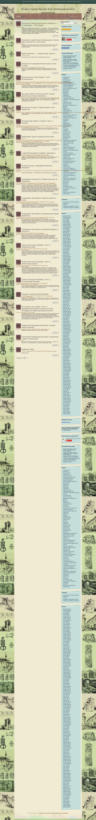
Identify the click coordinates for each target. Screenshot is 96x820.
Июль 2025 (65, 220)
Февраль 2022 (66, 239)
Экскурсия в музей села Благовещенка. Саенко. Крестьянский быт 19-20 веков (40, 41)
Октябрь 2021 (66, 245)
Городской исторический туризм (70, 99)
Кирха (64, 122)
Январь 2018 (66, 294)
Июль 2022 (65, 238)
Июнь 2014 (65, 345)
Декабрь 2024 (66, 224)
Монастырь (49, 125)
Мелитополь (66, 133)
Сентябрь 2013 (66, 354)
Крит (29, 125)
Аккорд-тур (65, 81)
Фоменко (65, 183)
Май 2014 (65, 346)
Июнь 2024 (65, 229)
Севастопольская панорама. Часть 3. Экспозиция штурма (36, 263)
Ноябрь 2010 (66, 399)
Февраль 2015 (66, 340)
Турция (65, 176)
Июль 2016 (65, 317)
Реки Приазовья (67, 162)
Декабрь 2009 (66, 412)
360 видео (28, 154)
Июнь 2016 (65, 318)
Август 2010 (65, 402)
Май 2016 (65, 319)
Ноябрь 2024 (66, 225)
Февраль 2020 (66, 266)
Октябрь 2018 (66, 283)
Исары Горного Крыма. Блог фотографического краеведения (48, 10)
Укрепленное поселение (68, 178)
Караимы (65, 120)
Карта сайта (28, 1)
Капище (65, 119)
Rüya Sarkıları (66, 79)
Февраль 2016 (66, 324)
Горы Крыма (66, 102)
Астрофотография (67, 85)
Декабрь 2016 (66, 311)
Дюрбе (64, 108)
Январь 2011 (66, 397)
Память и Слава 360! (68, 148)
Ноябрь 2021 (66, 244)
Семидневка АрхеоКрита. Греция (43, 1)
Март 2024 (65, 232)
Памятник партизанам (68, 147)
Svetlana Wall (66, 62)
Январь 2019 (66, 279)
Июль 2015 (65, 333)
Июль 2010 (65, 404)
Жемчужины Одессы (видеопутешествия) (38, 137)
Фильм (28, 84)
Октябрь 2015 (66, 329)
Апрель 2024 (66, 231)
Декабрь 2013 (66, 350)
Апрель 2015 (66, 338)
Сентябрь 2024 (66, 227)
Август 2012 (65, 371)
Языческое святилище (51, 351)
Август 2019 (65, 273)
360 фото (65, 78)
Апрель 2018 (66, 290)
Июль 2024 (65, 228)
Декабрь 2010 (66, 398)
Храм (36, 126)
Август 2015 (65, 332)
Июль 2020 (65, 263)
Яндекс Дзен (66, 193)
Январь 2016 (66, 325)
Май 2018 (65, 288)
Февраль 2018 (66, 293)
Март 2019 (65, 276)
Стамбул (65, 171)
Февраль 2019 (66, 277)
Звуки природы (66, 110)
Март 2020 (65, 265)
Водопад (65, 93)
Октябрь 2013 (66, 353)
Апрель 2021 (66, 253)
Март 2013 (65, 361)
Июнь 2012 (65, 374)
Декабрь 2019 (66, 267)
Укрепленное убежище (68, 179)
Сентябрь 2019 (66, 272)
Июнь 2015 (65, 335)
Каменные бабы (28, 349)
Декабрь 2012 (66, 366)
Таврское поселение (68, 173)
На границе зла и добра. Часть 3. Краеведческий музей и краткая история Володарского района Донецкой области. (37, 309)
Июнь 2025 (65, 221)
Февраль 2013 (66, 363)
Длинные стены (66, 103)
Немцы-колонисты (67, 143)
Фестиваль (65, 181)
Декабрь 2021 (66, 242)
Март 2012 (65, 378)
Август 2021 (65, 248)
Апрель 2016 (66, 321)
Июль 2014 (65, 343)
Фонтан (46, 184)
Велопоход (65, 89)
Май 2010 (65, 406)
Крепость (23, 201)
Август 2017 (65, 300)
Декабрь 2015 (66, 326)
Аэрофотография (67, 86)
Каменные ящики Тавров (69, 117)
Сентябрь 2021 (66, 246)
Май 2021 (65, 252)
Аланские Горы (66, 82)
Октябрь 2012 (66, 368)
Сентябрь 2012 (66, 370)
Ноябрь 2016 (66, 312)
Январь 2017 (66, 310)
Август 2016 (65, 315)
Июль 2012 (65, 373)
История (37, 112)
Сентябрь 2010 (66, 401)
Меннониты (66, 136)
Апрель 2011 (66, 392)
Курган (64, 129)
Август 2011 (65, 388)
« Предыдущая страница (73, 16)
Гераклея (27, 170)
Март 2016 (65, 322)
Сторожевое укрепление (68, 172)
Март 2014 (65, 347)
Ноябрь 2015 (66, 328)
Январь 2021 (66, 258)
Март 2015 (65, 339)
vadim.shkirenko (66, 430)
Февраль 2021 (66, 256)
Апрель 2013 (66, 360)
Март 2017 (65, 307)
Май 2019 (65, 274)
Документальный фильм (69, 105)
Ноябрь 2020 (66, 260)
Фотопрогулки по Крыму (68, 188)
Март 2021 (65, 255)
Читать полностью (55, 36)
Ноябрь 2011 (66, 384)
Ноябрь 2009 (66, 413)
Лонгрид (38, 125)
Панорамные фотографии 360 (70, 150)
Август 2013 (65, 356)
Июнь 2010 (65, 405)
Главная (24, 1)
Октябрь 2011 (66, 385)
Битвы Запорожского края (69, 88)
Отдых (26, 141)
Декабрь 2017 (66, 295)
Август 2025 (65, 218)
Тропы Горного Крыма (68, 175)
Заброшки (27, 112)
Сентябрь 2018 (66, 284)
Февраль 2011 (66, 395)
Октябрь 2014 (66, 342)
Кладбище (27, 82)
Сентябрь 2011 (66, 387)
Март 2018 (65, 291)
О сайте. (34, 1)
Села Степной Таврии (68, 168)
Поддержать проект (66, 29)
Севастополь (66, 166)
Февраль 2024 (66, 234)
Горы (64, 100)
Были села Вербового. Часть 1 (69, 68)
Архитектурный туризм (68, 84)
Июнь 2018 (65, 287)
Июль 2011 (65, 390)
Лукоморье (50, 82)
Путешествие (59, 83)
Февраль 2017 (66, 308)
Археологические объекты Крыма (58, 1)
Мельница (60, 112)
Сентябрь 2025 (66, 217)
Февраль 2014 (66, 349)
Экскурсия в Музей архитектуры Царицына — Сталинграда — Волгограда (39, 24)
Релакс (64, 164)
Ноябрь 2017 (66, 297)
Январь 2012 (66, 381)
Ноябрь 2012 (66, 367)
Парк (64, 151)
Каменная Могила (67, 116)
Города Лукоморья (67, 98)
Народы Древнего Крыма (69, 140)
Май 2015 (65, 336)
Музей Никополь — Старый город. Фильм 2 (38, 53)
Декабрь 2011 (66, 383)
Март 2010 (65, 409)
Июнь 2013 (65, 357)
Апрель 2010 (66, 408)
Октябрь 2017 (66, 298)
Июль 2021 (65, 249)
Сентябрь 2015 (66, 331)
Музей (18, 16)
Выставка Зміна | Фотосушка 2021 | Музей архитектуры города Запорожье (38, 95)
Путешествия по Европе (68, 161)
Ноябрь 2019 (66, 269)
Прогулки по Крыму (67, 158)
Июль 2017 (65, 301)
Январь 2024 (66, 235)
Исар (64, 112)
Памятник (27, 83)
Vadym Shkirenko (65, 47)
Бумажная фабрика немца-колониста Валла (69, 57)
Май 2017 (65, 304)
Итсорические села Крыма (69, 115)
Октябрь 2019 (66, 270)
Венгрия (65, 91)
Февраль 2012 (66, 380)
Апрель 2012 (66, 377)
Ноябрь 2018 (66, 281)
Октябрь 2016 (66, 314)
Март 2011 (65, 394)
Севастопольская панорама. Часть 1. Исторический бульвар (36, 280)
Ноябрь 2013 (66, 352)
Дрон (64, 106)
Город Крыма (23, 248)
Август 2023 (65, 237)
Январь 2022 (66, 241)
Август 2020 (65, 262)
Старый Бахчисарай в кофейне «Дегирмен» (39, 153)
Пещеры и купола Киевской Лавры (35, 294)
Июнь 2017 (65, 302)
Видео (22, 67)
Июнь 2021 (65, 251)
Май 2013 (65, 359)
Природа (48, 83)
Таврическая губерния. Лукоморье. (73, 1)
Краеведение (33, 67)
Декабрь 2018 (66, 280)
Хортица (76, 170)
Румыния (65, 165)
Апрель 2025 (66, 222)
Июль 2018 (65, 286)
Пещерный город (67, 152)
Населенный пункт (55, 97)
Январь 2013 (66, 364)
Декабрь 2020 (66, 259)
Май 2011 (65, 391)
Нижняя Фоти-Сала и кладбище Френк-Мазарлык (70, 61)
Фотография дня (67, 186)
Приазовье (37, 83)
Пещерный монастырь (68, 154)
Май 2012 (65, 375)
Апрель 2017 (66, 305)
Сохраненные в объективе (69, 169)
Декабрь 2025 (66, 215)
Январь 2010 (66, 411)
